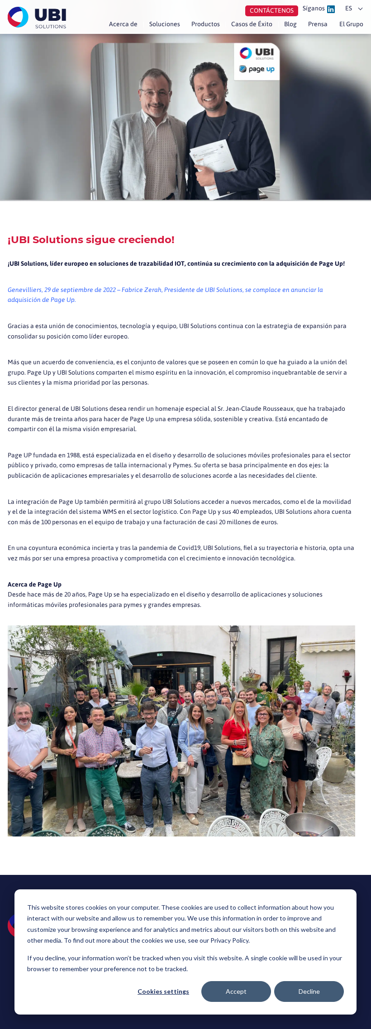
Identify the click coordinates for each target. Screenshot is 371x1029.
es (348, 8)
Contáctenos (272, 10)
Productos (205, 24)
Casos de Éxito (251, 24)
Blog (290, 24)
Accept (236, 991)
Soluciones (164, 24)
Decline (309, 991)
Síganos (314, 8)
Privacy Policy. (230, 940)
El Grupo (351, 24)
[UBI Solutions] (38, 17)
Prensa (318, 24)
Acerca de (123, 24)
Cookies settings (163, 991)
